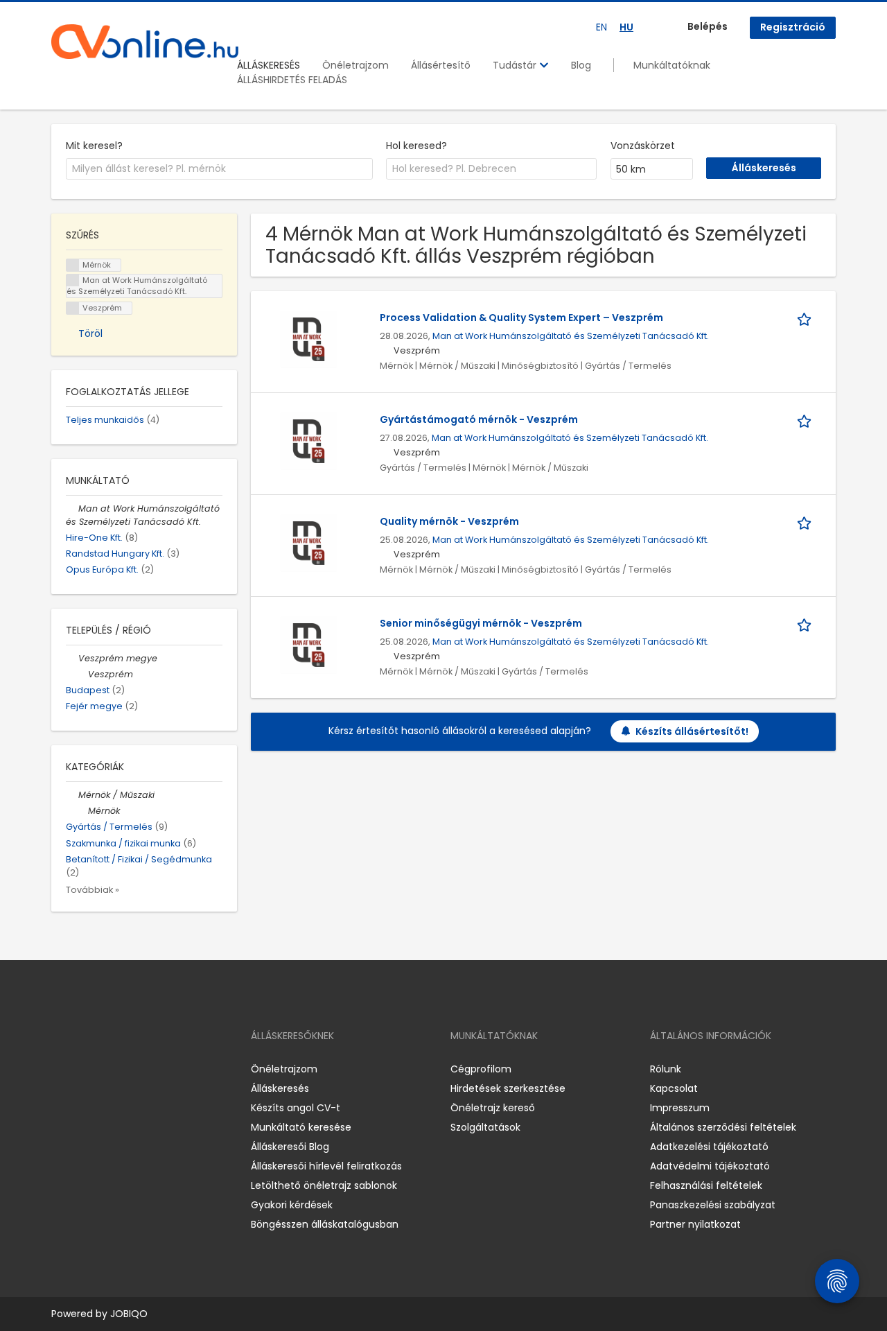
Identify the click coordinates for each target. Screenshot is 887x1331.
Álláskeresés (280, 1088)
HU (626, 27)
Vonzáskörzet (643, 146)
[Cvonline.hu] (144, 41)
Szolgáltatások (485, 1127)
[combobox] (219, 169)
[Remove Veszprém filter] (82, 674)
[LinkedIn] (107, 1068)
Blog (581, 65)
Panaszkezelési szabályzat (712, 1205)
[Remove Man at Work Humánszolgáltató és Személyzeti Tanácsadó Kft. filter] (72, 508)
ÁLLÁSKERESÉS (268, 65)
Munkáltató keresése (301, 1127)
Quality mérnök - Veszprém (449, 521)
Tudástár (516, 65)
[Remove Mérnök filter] (82, 811)
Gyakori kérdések (292, 1205)
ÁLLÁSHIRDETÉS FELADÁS (292, 80)
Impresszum (680, 1108)
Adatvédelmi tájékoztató (710, 1166)
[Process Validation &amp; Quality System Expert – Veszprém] (308, 339)
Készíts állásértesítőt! (691, 731)
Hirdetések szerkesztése (507, 1088)
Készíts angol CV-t (295, 1108)
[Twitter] (127, 1068)
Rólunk (665, 1069)
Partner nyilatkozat (695, 1224)
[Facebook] (61, 1068)
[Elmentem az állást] (806, 318)
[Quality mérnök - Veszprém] (308, 543)
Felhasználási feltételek (706, 1185)
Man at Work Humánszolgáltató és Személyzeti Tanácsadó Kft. (570, 336)
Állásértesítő (441, 65)
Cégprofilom (480, 1069)
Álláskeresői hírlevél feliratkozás (326, 1166)
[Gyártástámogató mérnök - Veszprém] (308, 441)
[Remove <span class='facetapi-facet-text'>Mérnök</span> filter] (73, 265)
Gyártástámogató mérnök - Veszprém (479, 419)
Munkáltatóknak (671, 65)
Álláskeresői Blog (290, 1147)
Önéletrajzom (355, 65)
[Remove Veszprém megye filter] (72, 658)
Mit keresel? (94, 146)
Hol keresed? (416, 146)
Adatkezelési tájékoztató (709, 1147)
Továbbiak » (92, 890)
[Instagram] (84, 1068)
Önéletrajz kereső (492, 1108)
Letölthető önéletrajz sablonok (324, 1185)
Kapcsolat (674, 1088)
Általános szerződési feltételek (723, 1127)
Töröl (90, 333)
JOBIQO (129, 1314)
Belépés (707, 26)
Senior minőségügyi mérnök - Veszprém (481, 623)
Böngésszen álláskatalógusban (324, 1224)
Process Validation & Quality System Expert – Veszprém (521, 317)
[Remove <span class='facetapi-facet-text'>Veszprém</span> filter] (73, 308)
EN (601, 27)
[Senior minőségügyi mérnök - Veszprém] (308, 645)
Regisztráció (792, 27)
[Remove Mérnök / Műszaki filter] (72, 795)
